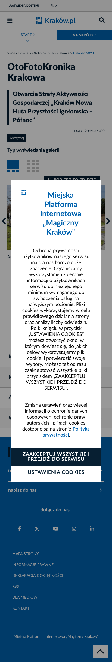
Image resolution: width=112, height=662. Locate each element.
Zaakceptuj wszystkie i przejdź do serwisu (56, 457)
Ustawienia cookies (56, 472)
